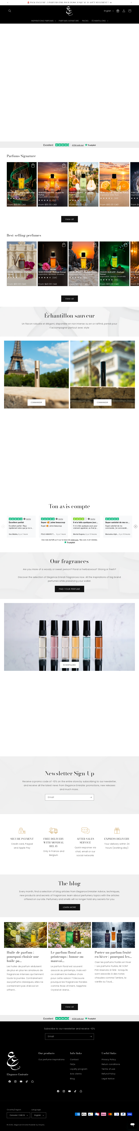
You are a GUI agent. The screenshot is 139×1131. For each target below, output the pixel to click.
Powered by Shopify (37, 1125)
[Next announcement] (131, 2)
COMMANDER (36, 402)
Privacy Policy (109, 1059)
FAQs (72, 1064)
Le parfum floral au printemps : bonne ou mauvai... (67, 956)
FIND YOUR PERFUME (69, 589)
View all (69, 219)
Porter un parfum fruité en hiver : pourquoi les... (113, 954)
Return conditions (111, 1064)
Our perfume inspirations (51, 1059)
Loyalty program (78, 1069)
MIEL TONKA (21, 193)
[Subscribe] (91, 797)
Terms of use (108, 1069)
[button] (10, 11)
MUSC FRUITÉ (114, 193)
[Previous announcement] (8, 2)
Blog (72, 1078)
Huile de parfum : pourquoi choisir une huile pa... (23, 956)
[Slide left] (64, 212)
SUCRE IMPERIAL (19, 273)
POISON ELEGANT (112, 273)
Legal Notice (108, 1078)
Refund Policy (109, 1073)
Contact (74, 1059)
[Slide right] (75, 212)
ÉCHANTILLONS (69, 665)
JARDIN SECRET (81, 194)
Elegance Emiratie (21, 1125)
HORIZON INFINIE (51, 194)
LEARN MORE (69, 907)
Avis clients (76, 1073)
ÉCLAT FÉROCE (83, 272)
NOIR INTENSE (52, 272)
